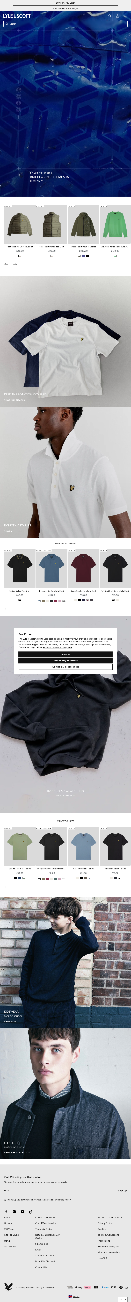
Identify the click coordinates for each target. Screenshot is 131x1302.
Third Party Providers (109, 1252)
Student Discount (44, 1255)
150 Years (9, 1228)
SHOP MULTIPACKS (14, 400)
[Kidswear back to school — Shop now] (65, 967)
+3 (95, 603)
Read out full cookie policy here (57, 647)
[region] (65, 651)
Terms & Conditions (108, 1234)
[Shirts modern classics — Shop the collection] (65, 1098)
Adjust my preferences (65, 666)
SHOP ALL (9, 531)
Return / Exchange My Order (47, 1236)
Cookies (102, 1228)
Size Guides (41, 1243)
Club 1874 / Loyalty (45, 1223)
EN (121, 1299)
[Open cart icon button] (109, 16)
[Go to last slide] (6, 612)
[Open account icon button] (117, 16)
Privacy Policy (64, 1199)
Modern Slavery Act (108, 1246)
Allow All (65, 654)
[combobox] (123, 1299)
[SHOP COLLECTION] (65, 720)
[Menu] (125, 16)
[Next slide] (15, 264)
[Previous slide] (6, 264)
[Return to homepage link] (17, 16)
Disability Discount (45, 1261)
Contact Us (41, 1267)
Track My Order (43, 1228)
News (7, 1240)
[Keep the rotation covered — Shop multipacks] (65, 341)
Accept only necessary (65, 660)
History (8, 1223)
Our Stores (10, 1246)
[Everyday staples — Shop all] (65, 472)
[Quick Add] (35, 590)
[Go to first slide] (15, 892)
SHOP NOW (10, 1027)
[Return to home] (8, 1287)
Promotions (104, 1240)
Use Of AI (103, 1258)
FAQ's (38, 1249)
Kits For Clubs (11, 1234)
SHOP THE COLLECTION (17, 1158)
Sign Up (122, 1190)
